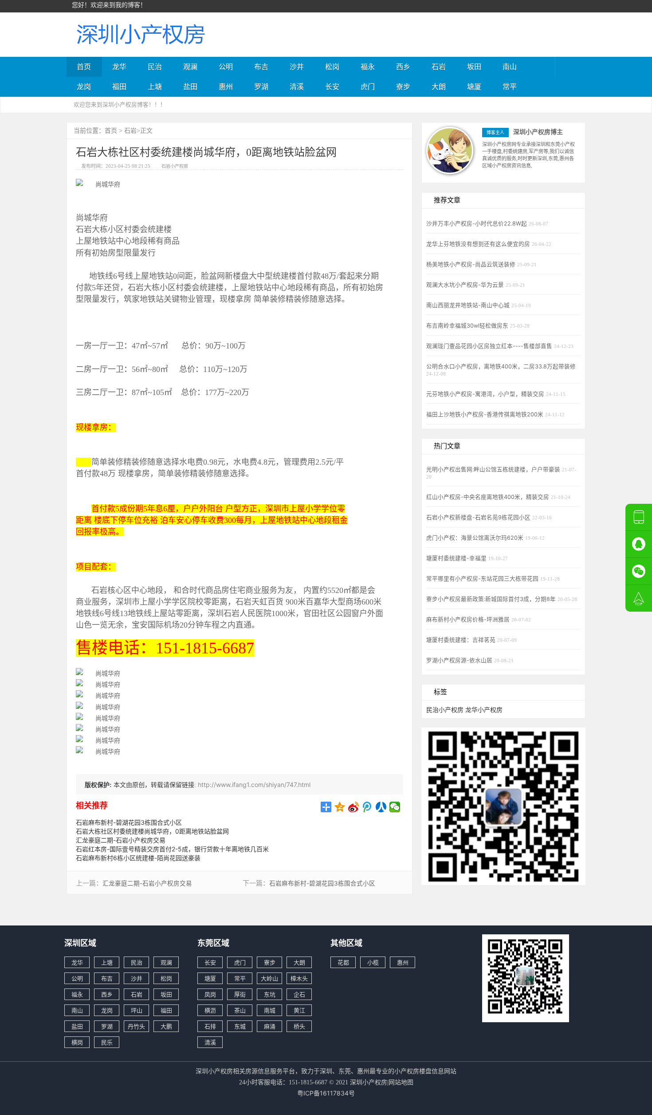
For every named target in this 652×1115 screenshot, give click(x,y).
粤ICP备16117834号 (326, 1093)
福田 (119, 86)
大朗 (439, 86)
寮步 (403, 86)
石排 (210, 1026)
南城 (269, 1010)
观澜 (190, 66)
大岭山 (269, 978)
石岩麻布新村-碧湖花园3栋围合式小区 (129, 822)
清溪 (297, 86)
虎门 (368, 86)
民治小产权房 (444, 709)
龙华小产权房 (484, 709)
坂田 (474, 66)
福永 (368, 66)
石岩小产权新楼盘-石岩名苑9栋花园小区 (479, 517)
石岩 (439, 66)
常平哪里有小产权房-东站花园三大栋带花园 (483, 578)
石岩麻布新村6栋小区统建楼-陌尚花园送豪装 (138, 858)
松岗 (332, 66)
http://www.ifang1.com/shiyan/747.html (254, 784)
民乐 (107, 1042)
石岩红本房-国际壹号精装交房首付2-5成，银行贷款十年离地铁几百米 (172, 849)
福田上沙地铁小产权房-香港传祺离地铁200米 (485, 414)
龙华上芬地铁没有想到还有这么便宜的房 (479, 244)
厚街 (240, 994)
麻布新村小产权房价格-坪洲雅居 (468, 619)
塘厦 (474, 86)
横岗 (77, 1042)
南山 (510, 66)
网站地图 (401, 1082)
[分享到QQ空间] (340, 807)
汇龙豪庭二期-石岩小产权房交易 (120, 840)
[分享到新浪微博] (353, 807)
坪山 (136, 1010)
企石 (299, 994)
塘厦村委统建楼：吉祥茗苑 (461, 640)
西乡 (403, 66)
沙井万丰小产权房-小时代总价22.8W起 (477, 223)
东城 (240, 1026)
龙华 (119, 66)
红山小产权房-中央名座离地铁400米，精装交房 (488, 497)
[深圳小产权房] (140, 33)
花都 (343, 962)
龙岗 (84, 86)
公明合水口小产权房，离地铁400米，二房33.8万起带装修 (501, 366)
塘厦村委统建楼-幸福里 (457, 558)
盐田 (190, 86)
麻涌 (269, 1026)
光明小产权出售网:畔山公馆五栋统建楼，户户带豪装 (494, 469)
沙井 (297, 66)
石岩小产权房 (174, 166)
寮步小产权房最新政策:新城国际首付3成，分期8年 (492, 599)
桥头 (299, 1026)
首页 (84, 66)
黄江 (299, 1010)
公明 (226, 66)
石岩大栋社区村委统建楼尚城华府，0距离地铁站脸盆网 (152, 831)
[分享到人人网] (381, 807)
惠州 (226, 86)
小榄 (373, 962)
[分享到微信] (395, 807)
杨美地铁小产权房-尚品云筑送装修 (471, 264)
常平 (510, 86)
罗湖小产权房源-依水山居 (460, 660)
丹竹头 (136, 1026)
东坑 (269, 994)
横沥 (210, 1010)
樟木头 (299, 978)
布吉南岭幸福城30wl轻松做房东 (468, 325)
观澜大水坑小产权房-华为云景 (466, 284)
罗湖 (261, 86)
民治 (155, 66)
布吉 (261, 66)
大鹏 (166, 1026)
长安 (332, 86)
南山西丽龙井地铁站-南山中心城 (468, 305)
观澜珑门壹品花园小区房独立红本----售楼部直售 (490, 346)
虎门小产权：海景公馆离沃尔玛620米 (475, 537)
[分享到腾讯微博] (367, 807)
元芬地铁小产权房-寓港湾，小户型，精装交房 (486, 394)
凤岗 (210, 994)
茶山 (240, 1010)
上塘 (155, 86)
